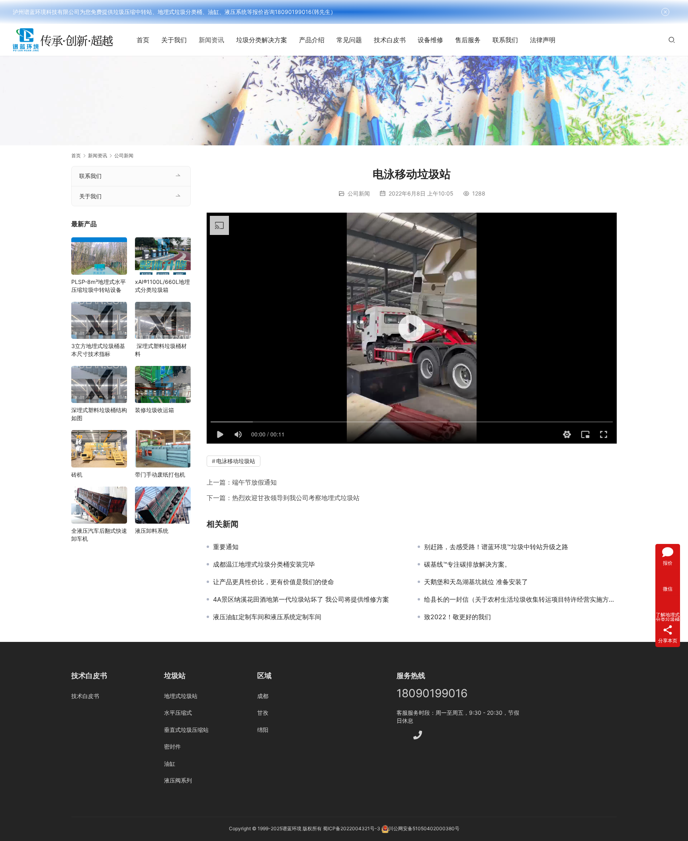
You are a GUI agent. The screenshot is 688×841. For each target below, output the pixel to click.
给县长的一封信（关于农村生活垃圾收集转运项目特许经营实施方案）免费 (520, 599)
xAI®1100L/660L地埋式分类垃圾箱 (162, 285)
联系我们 (505, 40)
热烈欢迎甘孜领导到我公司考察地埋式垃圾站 (296, 498)
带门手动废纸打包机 (160, 474)
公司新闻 (359, 193)
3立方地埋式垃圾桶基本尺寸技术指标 (98, 349)
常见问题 (349, 40)
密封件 (172, 746)
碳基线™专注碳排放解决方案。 (467, 564)
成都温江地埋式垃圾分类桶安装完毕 (264, 564)
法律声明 (542, 40)
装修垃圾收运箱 (154, 410)
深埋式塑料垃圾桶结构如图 (99, 414)
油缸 (169, 763)
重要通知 (225, 546)
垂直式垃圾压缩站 (186, 729)
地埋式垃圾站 (180, 695)
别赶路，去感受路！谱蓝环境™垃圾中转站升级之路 (496, 546)
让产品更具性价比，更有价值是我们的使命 (273, 581)
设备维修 (430, 40)
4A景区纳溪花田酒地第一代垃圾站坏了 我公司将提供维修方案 (301, 599)
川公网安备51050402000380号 (424, 829)
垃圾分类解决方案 (261, 40)
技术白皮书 (390, 40)
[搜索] (671, 39)
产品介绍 (311, 40)
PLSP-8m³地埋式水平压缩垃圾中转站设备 (98, 285)
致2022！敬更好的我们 (457, 616)
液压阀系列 (178, 780)
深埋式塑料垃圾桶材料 (161, 349)
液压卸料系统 (151, 530)
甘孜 (262, 712)
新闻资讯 (211, 40)
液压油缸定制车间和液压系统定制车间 (267, 616)
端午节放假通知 (254, 482)
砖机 (76, 474)
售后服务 (468, 40)
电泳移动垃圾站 (235, 461)
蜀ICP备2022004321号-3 (351, 829)
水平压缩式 (178, 712)
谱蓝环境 (291, 829)
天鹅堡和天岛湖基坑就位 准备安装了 (476, 581)
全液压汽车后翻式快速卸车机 (99, 534)
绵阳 (262, 729)
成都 (262, 695)
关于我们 (174, 40)
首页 (143, 40)
